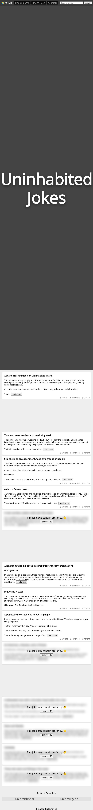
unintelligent (69, 799)
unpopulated (22, 2)
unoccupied (38, 2)
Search (88, 3)
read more (16, 394)
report (87, 398)
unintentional (24, 799)
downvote (75, 398)
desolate (52, 2)
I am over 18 (46, 521)
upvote (64, 398)
